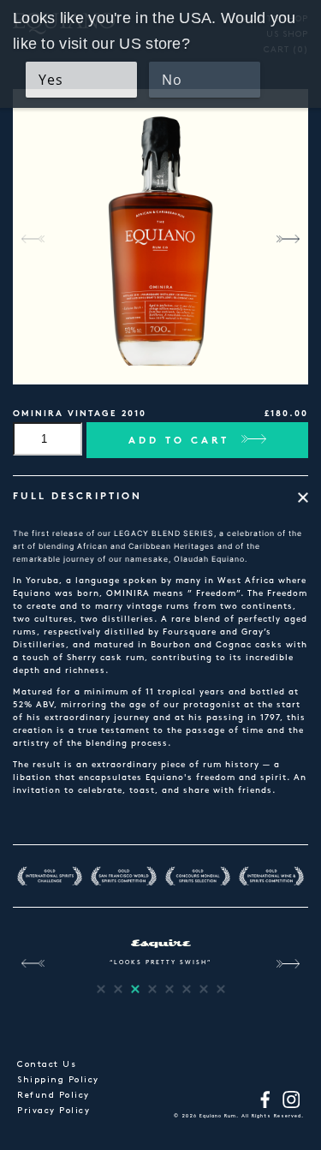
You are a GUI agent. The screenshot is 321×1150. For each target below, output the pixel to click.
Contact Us (46, 1064)
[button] (288, 239)
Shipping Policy (58, 1080)
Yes (51, 79)
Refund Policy (53, 1095)
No (172, 79)
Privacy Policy (53, 1110)
